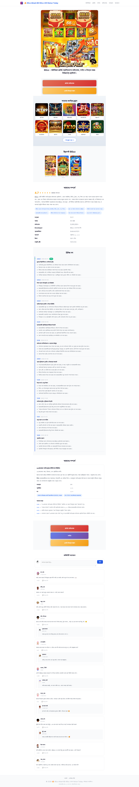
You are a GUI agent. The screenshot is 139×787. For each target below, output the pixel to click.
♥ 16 (38, 580)
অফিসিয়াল (87, 3)
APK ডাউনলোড (69, 83)
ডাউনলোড (104, 3)
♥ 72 (38, 727)
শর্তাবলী (65, 778)
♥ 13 (38, 595)
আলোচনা (117, 3)
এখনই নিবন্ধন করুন (69, 91)
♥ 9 (38, 650)
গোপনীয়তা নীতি (72, 778)
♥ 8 (38, 701)
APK (93, 3)
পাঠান (100, 562)
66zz (36, 197)
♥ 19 (38, 610)
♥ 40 (38, 767)
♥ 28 (38, 676)
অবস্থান (111, 3)
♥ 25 (38, 624)
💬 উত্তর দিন (45, 580)
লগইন (98, 3)
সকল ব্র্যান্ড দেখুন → (69, 140)
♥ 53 (38, 753)
